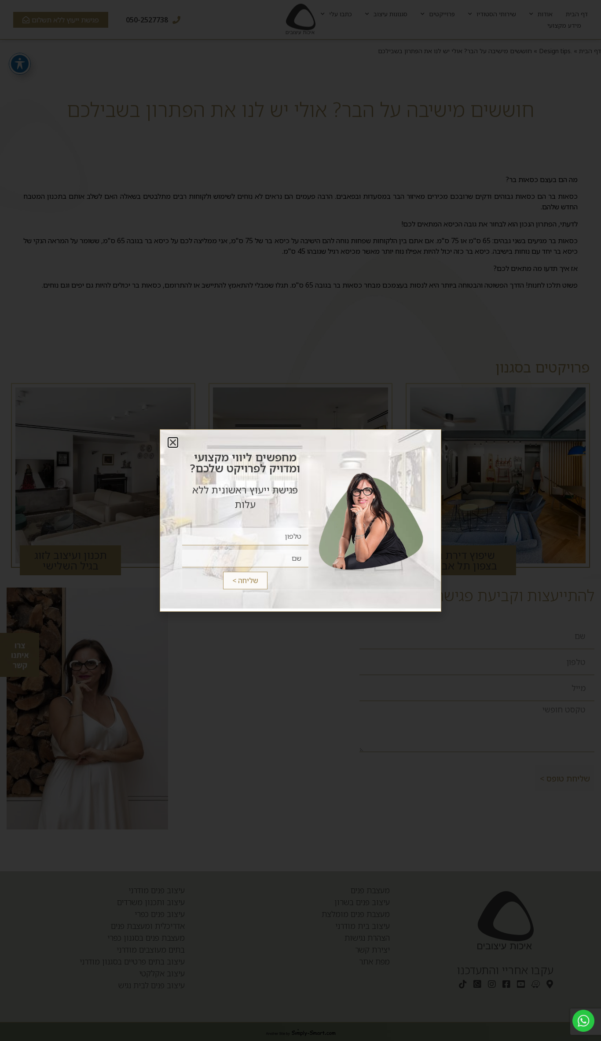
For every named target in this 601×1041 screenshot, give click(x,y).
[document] (300, 520)
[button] (173, 442)
